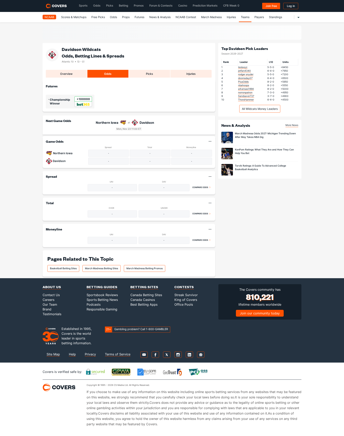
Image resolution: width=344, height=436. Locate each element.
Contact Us (51, 295)
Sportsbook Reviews (102, 295)
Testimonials (52, 314)
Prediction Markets (205, 5)
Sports (83, 5)
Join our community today (260, 313)
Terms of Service (117, 354)
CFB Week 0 (231, 5)
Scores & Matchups (73, 17)
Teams (245, 17)
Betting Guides (102, 287)
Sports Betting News (102, 300)
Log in (291, 6)
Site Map (53, 354)
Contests (184, 287)
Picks (109, 5)
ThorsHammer (246, 99)
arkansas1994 (246, 88)
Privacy (90, 354)
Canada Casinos (142, 300)
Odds (97, 5)
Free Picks (98, 17)
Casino (182, 5)
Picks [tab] (149, 73)
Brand (47, 309)
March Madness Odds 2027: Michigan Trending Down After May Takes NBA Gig (265, 135)
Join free (271, 6)
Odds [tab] (107, 73)
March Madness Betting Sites (101, 268)
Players (259, 17)
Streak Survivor (186, 295)
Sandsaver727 (246, 96)
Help (72, 354)
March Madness (211, 17)
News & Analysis (160, 17)
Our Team (50, 304)
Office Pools (183, 304)
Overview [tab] (66, 73)
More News (291, 125)
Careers (48, 300)
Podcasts (94, 304)
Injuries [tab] (191, 73)
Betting (123, 5)
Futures (139, 17)
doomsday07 (245, 78)
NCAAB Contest (186, 17)
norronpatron (245, 92)
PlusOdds (243, 81)
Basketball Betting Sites (63, 268)
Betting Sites (144, 287)
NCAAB (49, 17)
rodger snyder (245, 74)
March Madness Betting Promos (144, 268)
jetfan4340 (244, 70)
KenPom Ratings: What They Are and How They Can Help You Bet (264, 151)
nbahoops (243, 85)
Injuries (231, 17)
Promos (139, 5)
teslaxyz (242, 67)
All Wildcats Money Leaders (260, 108)
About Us (52, 287)
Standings (275, 17)
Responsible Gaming (102, 309)
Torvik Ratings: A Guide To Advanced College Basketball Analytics (260, 167)
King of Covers (185, 300)
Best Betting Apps (143, 304)
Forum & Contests (161, 5)
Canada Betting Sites (146, 295)
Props (126, 17)
